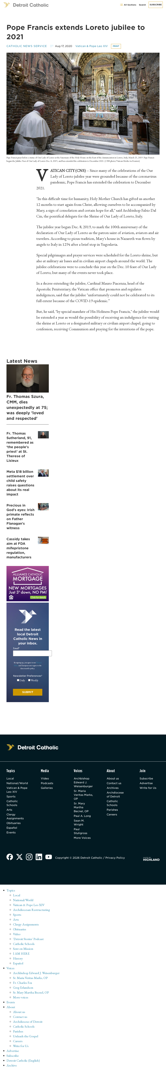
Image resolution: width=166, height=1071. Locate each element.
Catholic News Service (26, 46)
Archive (11, 1065)
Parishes (112, 809)
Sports (10, 796)
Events (11, 832)
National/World (17, 783)
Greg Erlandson (23, 987)
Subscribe (156, 4)
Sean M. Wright (79, 822)
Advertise (146, 783)
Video (45, 778)
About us (113, 778)
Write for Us (148, 787)
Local (10, 778)
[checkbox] (27, 680)
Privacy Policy (115, 857)
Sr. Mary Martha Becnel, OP (81, 807)
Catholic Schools (12, 803)
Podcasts (47, 783)
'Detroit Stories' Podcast (28, 939)
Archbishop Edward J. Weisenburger (83, 782)
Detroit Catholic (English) (23, 1060)
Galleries (47, 787)
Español (11, 827)
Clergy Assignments (15, 816)
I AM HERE (21, 953)
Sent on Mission (23, 949)
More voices (20, 997)
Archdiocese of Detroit (115, 794)
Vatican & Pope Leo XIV (91, 46)
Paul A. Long (82, 816)
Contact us (114, 783)
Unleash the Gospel (25, 1036)
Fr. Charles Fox (22, 983)
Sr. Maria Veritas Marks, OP (83, 794)
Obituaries (13, 823)
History (18, 958)
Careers (112, 814)
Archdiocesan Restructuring (31, 910)
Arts (9, 809)
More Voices (82, 837)
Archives (113, 787)
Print (116, 46)
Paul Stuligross (80, 831)
